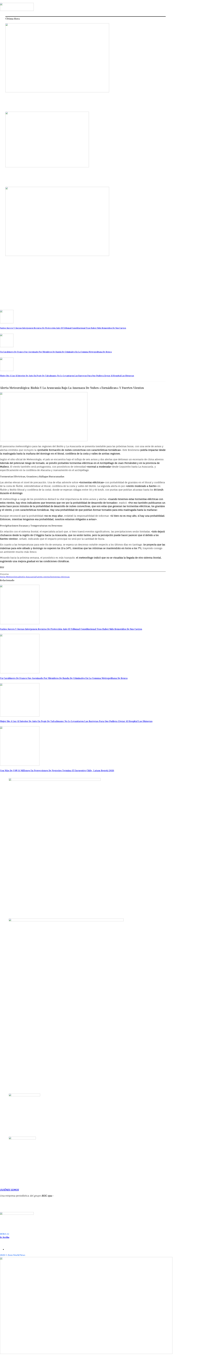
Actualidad (4, 382)
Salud (9, 297)
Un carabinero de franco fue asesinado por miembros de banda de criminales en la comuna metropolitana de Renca (56, 352)
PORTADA (11, 382)
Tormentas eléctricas (60, 577)
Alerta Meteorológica (9, 577)
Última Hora (12, 15)
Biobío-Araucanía (27, 577)
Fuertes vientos (43, 577)
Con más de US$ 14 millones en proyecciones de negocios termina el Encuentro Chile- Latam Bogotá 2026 (57, 770)
